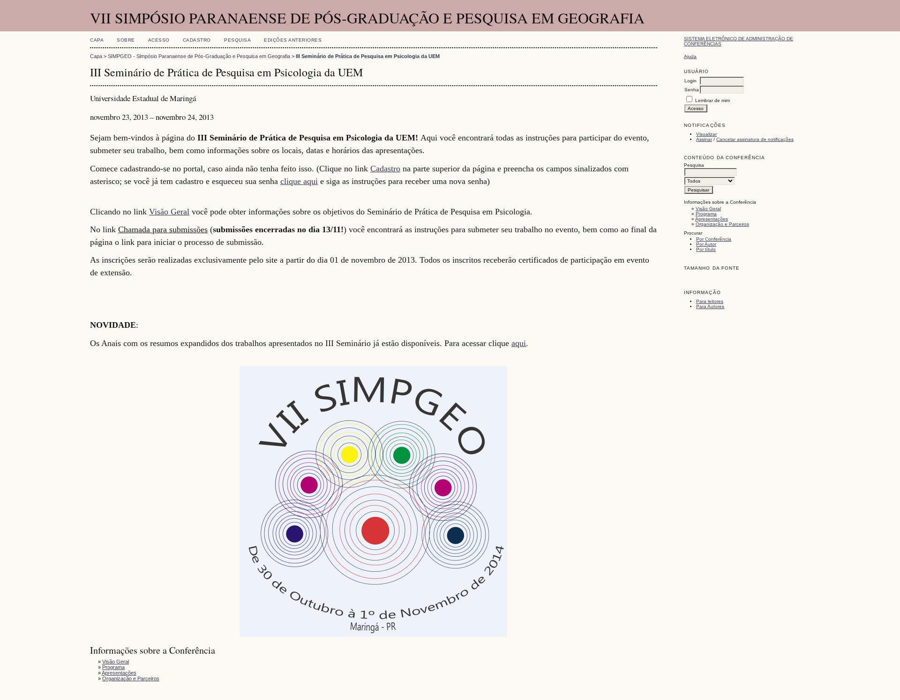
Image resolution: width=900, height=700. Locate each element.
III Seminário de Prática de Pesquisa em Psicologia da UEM (368, 56)
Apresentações (711, 218)
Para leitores (709, 301)
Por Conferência (713, 239)
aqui (518, 343)
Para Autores (710, 306)
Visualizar (706, 134)
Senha (691, 89)
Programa (706, 213)
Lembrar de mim (712, 100)
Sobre (126, 40)
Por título (706, 249)
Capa (97, 40)
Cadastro (197, 40)
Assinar (704, 139)
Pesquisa (237, 40)
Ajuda (690, 56)
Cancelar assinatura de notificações (755, 139)
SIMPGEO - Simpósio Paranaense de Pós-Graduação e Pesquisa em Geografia (199, 56)
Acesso (159, 40)
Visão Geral (708, 208)
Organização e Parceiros (722, 224)
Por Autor (706, 244)
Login (690, 80)
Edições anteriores (293, 40)
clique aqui (299, 181)
